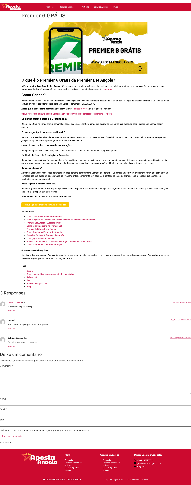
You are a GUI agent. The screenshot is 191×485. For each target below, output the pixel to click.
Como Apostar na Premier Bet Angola (44, 232)
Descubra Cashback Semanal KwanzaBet (46, 235)
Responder (11, 310)
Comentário (6, 366)
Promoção (50, 7)
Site (2, 420)
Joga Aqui (107, 89)
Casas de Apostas (67, 7)
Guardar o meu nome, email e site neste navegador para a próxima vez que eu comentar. (46, 430)
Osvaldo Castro (15, 302)
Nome (4, 399)
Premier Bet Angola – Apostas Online (44, 223)
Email (3, 409)
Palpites (116, 7)
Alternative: (5, 442)
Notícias (85, 7)
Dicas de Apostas (101, 7)
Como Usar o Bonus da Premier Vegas (44, 244)
